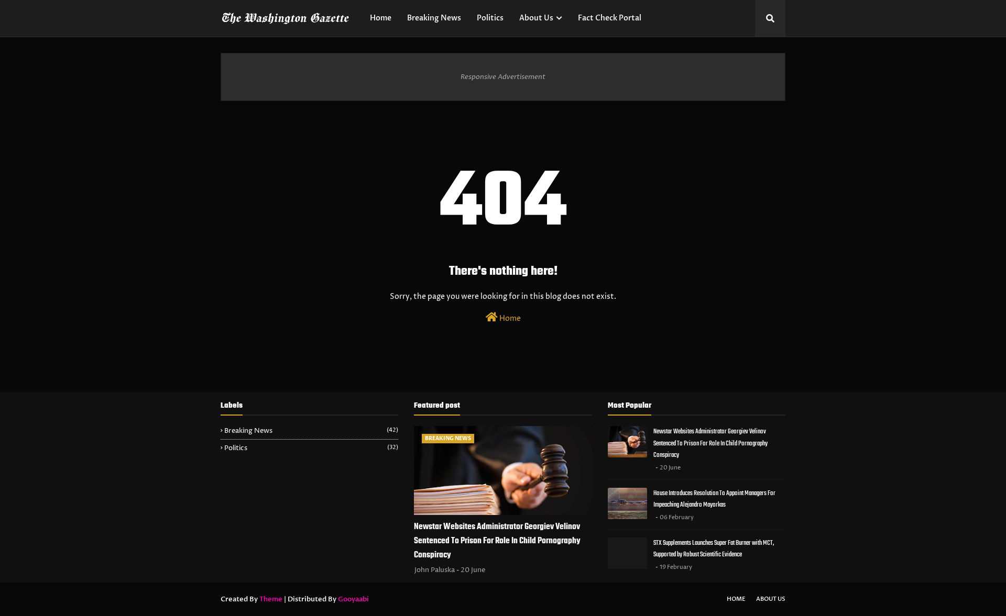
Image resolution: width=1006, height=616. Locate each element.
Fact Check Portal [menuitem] (609, 18)
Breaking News (311, 430)
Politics (311, 448)
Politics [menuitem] (490, 18)
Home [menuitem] (380, 18)
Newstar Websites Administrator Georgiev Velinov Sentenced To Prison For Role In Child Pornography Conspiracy (497, 541)
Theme (270, 599)
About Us (770, 599)
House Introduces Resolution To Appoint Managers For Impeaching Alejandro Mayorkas (714, 499)
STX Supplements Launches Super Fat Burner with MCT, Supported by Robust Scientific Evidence (713, 549)
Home (509, 318)
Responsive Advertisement (503, 77)
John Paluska (434, 570)
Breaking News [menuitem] (434, 18)
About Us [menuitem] (536, 18)
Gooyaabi (353, 599)
